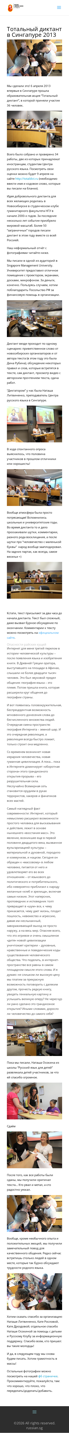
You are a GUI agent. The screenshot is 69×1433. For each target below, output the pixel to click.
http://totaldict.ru (26, 178)
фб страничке (48, 1376)
